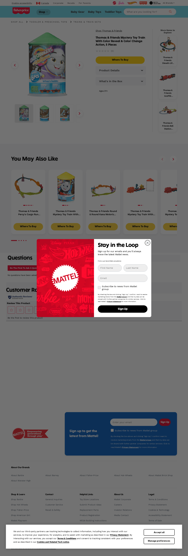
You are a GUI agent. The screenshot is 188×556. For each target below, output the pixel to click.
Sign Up (122, 309)
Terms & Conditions (66, 538)
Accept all (159, 532)
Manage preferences (159, 541)
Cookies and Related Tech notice (53, 542)
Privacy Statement (119, 535)
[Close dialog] (147, 242)
